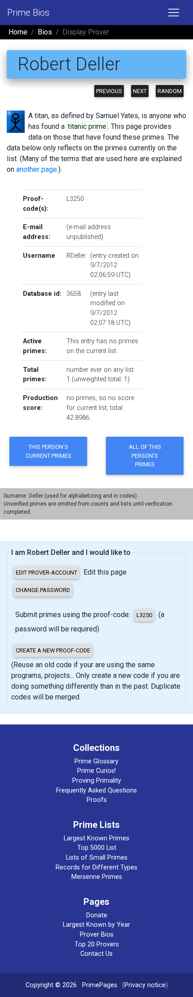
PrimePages (99, 985)
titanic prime (87, 126)
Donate (96, 915)
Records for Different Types (96, 867)
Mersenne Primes (96, 877)
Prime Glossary (96, 761)
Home (18, 32)
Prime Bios (28, 12)
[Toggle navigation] (174, 12)
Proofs (97, 800)
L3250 (75, 199)
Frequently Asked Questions (96, 790)
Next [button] (140, 91)
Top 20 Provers (97, 944)
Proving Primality (96, 780)
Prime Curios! (96, 771)
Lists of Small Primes (96, 857)
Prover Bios (97, 934)
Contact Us (96, 954)
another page (36, 169)
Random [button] (170, 91)
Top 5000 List (96, 848)
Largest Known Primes (96, 838)
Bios (45, 32)
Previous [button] (109, 91)
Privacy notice (145, 985)
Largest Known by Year (96, 925)
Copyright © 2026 (51, 985)
